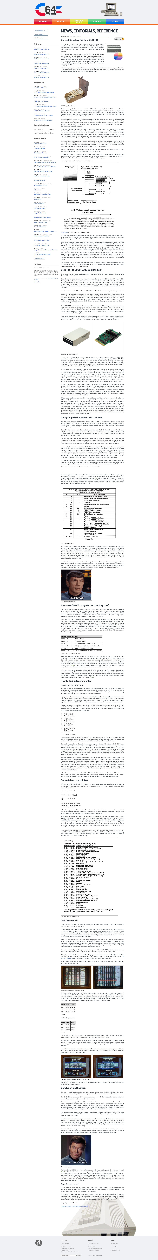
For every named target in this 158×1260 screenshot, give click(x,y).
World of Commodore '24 (42, 49)
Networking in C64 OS (40, 185)
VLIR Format (64, 232)
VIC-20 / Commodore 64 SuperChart (45, 106)
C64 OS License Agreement (95, 1248)
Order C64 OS (64, 1245)
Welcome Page (65, 1243)
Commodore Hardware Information (45, 97)
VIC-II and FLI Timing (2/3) (41, 240)
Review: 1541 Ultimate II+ (41, 63)
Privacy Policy (91, 1245)
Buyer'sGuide (79, 21)
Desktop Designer (39, 180)
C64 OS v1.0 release (40, 227)
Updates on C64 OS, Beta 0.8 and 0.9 (45, 231)
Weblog (60, 21)
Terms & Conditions (93, 1243)
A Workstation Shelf (40, 143)
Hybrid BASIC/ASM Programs (42, 194)
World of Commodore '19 (41, 54)
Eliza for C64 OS (39, 203)
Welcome (43, 21)
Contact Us (114, 1246)
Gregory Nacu (114, 1245)
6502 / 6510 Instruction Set (42, 111)
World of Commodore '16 (41, 77)
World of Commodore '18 (41, 59)
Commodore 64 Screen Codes (43, 120)
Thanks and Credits (93, 1250)
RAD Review (37, 190)
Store (115, 21)
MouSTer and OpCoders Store (43, 171)
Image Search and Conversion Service (45, 250)
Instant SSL (37, 282)
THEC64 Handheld (39, 148)
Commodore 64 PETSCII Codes (43, 115)
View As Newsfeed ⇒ (40, 30)
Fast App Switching (39, 208)
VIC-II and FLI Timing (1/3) (41, 245)
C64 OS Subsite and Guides (42, 254)
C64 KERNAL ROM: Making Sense (44, 92)
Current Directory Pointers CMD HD (45, 167)
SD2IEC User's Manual (40, 88)
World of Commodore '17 (41, 68)
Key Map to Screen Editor (41, 101)
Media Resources (115, 1250)
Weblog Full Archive (66, 1250)
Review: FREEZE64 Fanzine (42, 73)
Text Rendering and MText (42, 236)
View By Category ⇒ (40, 34)
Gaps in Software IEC (40, 222)
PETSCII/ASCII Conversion (41, 157)
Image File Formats (40, 213)
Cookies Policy (92, 1246)
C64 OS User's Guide (66, 1246)
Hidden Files (37, 199)
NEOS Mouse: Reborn (40, 153)
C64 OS (97, 21)
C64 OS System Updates (67, 1248)
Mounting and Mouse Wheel (42, 217)
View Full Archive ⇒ (40, 38)
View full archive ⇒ (39, 258)
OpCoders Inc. (114, 1243)
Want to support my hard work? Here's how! (75, 1206)
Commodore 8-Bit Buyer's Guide (70, 1252)
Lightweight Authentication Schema (45, 162)
